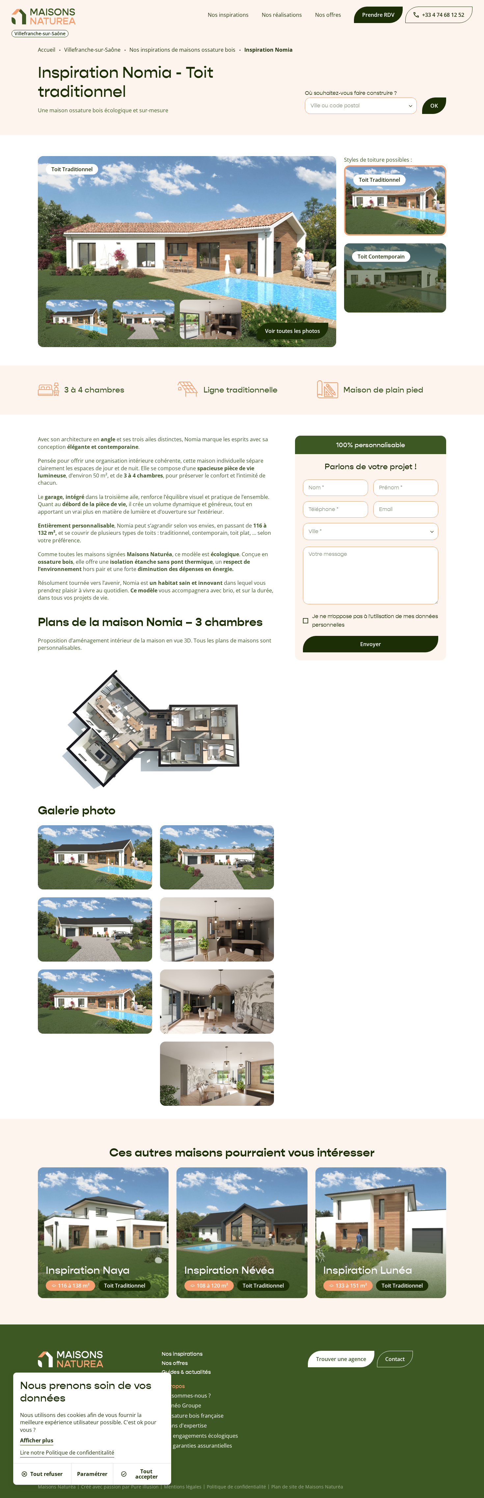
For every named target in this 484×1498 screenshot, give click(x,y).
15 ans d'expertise (184, 1425)
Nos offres (328, 14)
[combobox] (361, 105)
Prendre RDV (378, 14)
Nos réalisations (282, 14)
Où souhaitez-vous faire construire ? (351, 93)
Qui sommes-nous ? (186, 1395)
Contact (395, 1359)
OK (434, 105)
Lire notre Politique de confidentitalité (67, 1453)
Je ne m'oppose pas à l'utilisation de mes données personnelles (375, 620)
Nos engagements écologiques (200, 1435)
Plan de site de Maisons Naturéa (307, 1487)
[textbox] (360, 105)
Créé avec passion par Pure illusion (120, 1487)
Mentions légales (183, 1487)
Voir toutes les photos (292, 331)
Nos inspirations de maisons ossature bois (182, 49)
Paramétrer (92, 1474)
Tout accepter (146, 1474)
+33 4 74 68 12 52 (443, 14)
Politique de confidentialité (236, 1487)
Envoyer (370, 644)
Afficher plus (36, 1440)
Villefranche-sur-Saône (92, 49)
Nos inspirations (228, 14)
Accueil (46, 49)
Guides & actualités (186, 1372)
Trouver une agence (341, 1359)
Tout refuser (46, 1474)
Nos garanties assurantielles (197, 1445)
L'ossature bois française (193, 1415)
